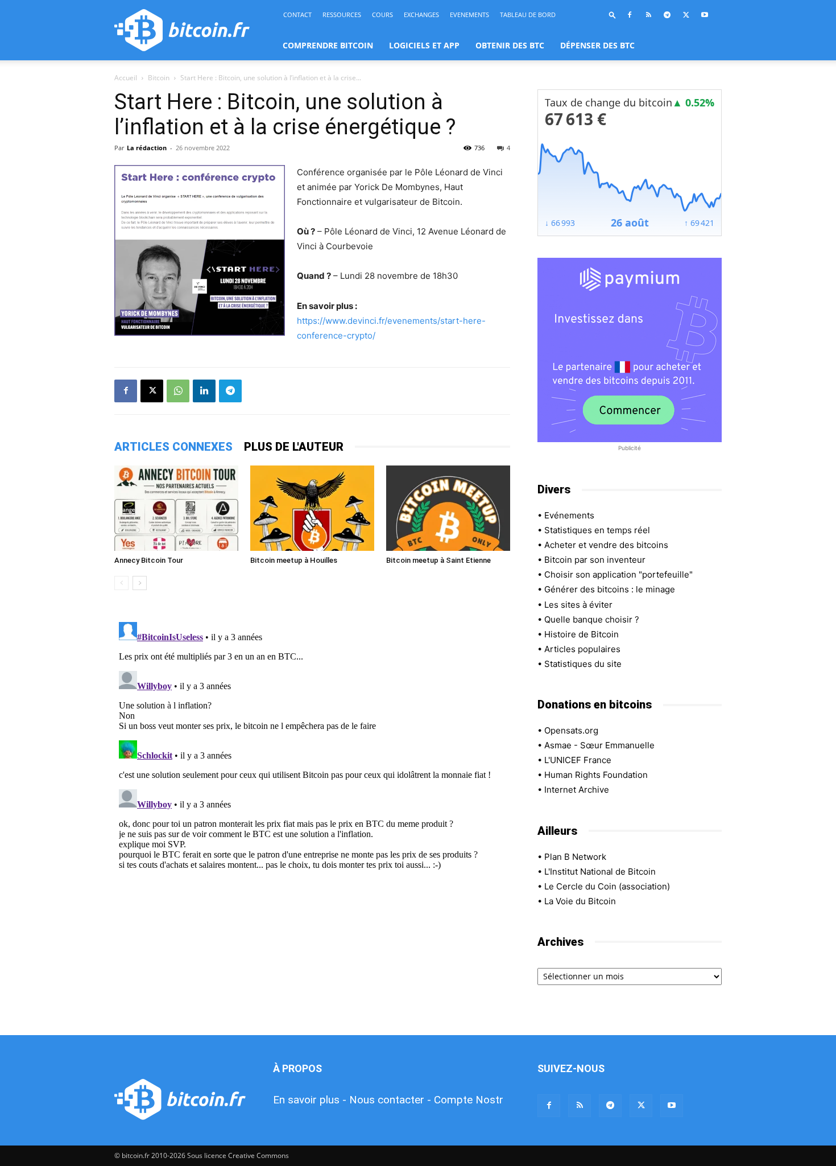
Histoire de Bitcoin (581, 634)
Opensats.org (571, 730)
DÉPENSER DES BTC (597, 45)
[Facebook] (629, 15)
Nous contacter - (390, 1099)
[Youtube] (704, 15)
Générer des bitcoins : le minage (609, 589)
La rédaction (147, 147)
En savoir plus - (309, 1099)
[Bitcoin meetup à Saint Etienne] (448, 508)
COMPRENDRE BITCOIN (328, 45)
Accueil (125, 78)
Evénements (569, 515)
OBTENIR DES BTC (509, 45)
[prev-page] (121, 583)
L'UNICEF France (577, 760)
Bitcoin (158, 78)
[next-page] (140, 583)
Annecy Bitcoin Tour (148, 560)
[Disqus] (312, 759)
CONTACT (297, 14)
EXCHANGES (421, 14)
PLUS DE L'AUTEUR (293, 447)
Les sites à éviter (578, 604)
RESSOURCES (341, 14)
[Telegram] (667, 15)
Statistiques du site (583, 663)
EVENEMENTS (469, 14)
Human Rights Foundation (596, 774)
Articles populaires (582, 649)
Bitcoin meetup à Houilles (293, 560)
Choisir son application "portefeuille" (618, 574)
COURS (382, 14)
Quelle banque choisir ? (591, 619)
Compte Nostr (468, 1099)
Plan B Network (575, 856)
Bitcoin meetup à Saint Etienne (438, 560)
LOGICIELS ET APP (424, 45)
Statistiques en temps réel (597, 530)
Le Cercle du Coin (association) (607, 886)
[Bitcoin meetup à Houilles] (312, 508)
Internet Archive (576, 789)
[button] (612, 14)
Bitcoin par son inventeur (594, 559)
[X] (685, 15)
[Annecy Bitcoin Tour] (176, 508)
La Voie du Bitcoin (580, 901)
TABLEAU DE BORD (528, 14)
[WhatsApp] (178, 391)
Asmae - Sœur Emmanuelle (599, 745)
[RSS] (648, 15)
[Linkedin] (204, 391)
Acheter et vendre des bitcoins (606, 544)
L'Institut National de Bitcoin (600, 871)
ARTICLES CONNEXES (173, 447)
